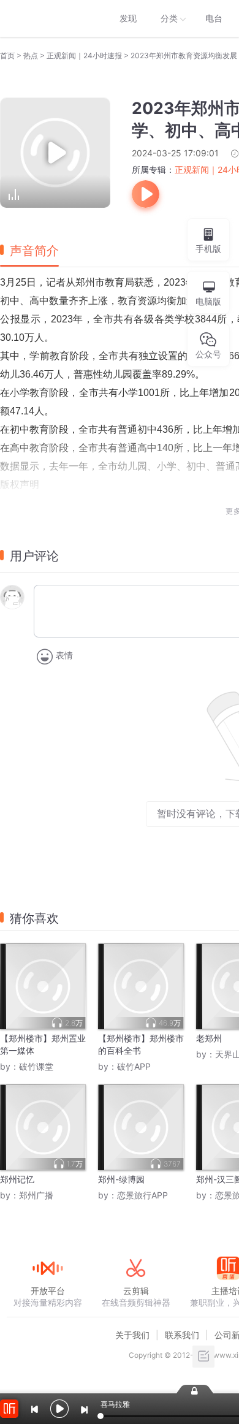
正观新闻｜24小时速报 (84, 55)
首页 (7, 55)
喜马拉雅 (47, 18)
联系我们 (182, 1335)
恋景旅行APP (142, 1195)
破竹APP (134, 1066)
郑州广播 (36, 1195)
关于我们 (132, 1335)
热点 (30, 55)
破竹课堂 (36, 1066)
